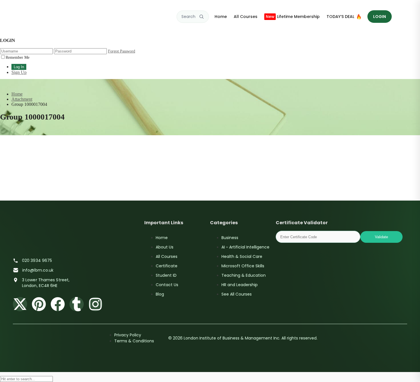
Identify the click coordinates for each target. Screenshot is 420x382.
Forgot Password (121, 51)
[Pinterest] (39, 304)
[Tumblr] (76, 304)
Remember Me (17, 57)
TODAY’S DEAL (340, 16)
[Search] (201, 16)
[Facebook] (58, 304)
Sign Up (19, 72)
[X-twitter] (20, 304)
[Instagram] (95, 304)
